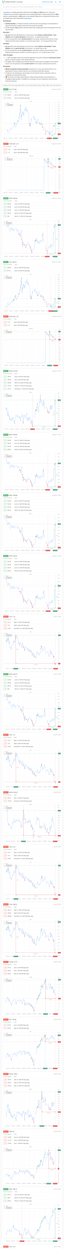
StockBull (6, 12)
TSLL (10, 617)
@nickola (28, 18)
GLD (10, 89)
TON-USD (12, 144)
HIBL (10, 1131)
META (11, 792)
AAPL (10, 1189)
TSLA (10, 904)
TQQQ (11, 962)
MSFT (10, 198)
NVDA (11, 371)
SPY (10, 1019)
